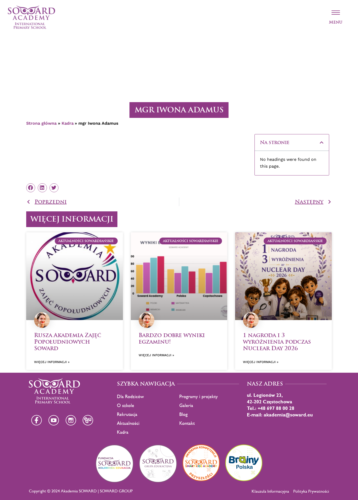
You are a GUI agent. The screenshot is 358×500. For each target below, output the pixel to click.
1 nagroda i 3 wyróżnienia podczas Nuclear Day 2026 (277, 342)
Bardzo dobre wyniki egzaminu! (172, 338)
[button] (321, 142)
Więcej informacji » (51, 362)
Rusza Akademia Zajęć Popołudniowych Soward (67, 342)
